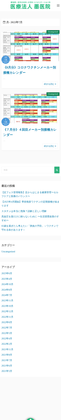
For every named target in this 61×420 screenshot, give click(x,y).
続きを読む (49, 84)
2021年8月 (6, 354)
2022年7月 (6, 327)
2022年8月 (6, 322)
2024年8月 (6, 289)
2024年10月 (7, 284)
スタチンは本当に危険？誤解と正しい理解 (23, 211)
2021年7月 (6, 360)
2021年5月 (6, 371)
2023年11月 (7, 300)
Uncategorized (53, 32)
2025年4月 (6, 279)
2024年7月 (6, 295)
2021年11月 (7, 349)
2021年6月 (6, 365)
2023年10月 (7, 306)
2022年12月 (7, 311)
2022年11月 (7, 317)
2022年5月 (6, 333)
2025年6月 (6, 273)
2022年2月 (6, 344)
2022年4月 (6, 338)
